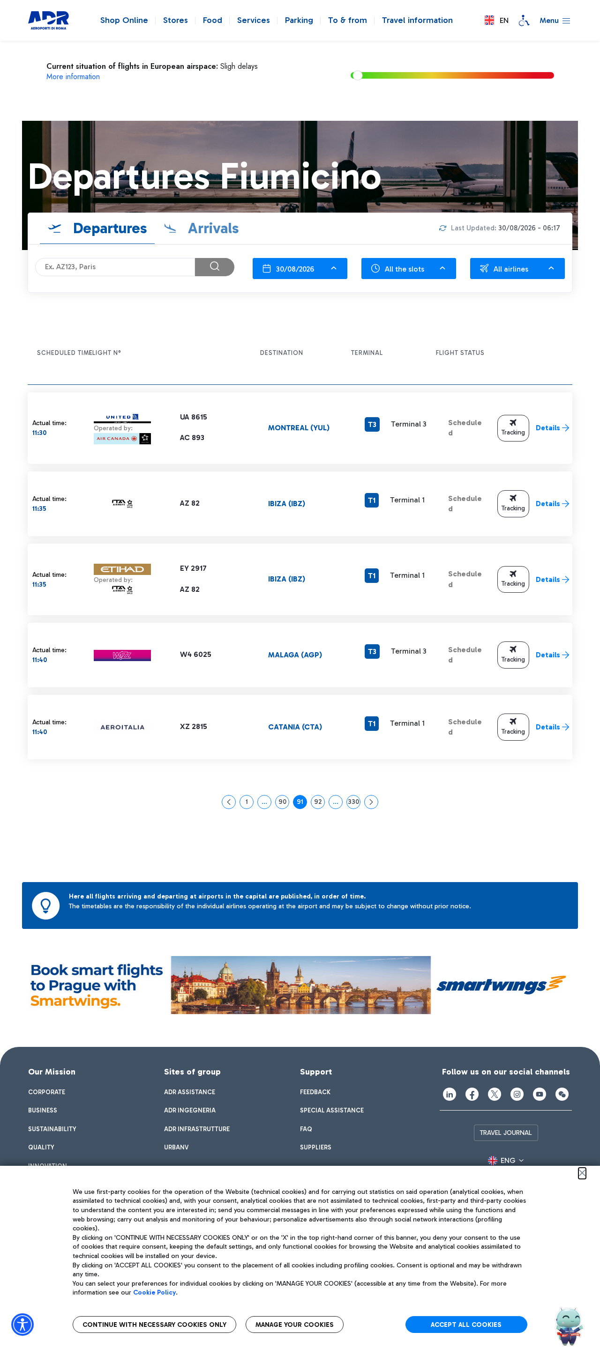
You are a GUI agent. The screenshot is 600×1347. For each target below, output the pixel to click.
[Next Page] (371, 802)
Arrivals (211, 228)
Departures (108, 228)
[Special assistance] (524, 21)
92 (319, 803)
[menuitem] (46, 1092)
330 (354, 803)
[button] (497, 20)
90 (283, 803)
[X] (494, 1094)
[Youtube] (539, 1094)
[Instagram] (517, 1094)
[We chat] (562, 1094)
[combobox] (300, 268)
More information (73, 76)
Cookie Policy (154, 1292)
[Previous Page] (229, 802)
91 (302, 803)
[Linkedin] (449, 1094)
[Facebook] (472, 1094)
